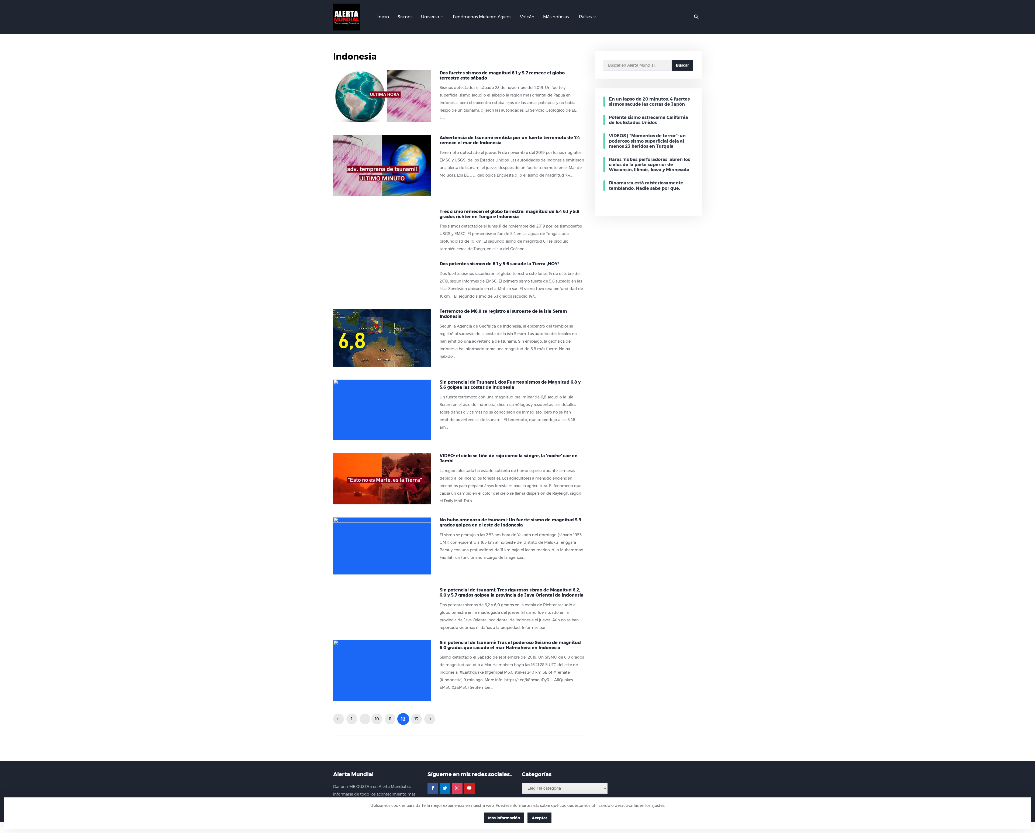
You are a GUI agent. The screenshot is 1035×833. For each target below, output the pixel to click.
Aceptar (539, 817)
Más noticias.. (556, 16)
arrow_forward (429, 719)
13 (416, 719)
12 (403, 719)
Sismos (405, 16)
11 (390, 719)
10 (377, 719)
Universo (430, 16)
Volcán (527, 16)
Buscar (682, 65)
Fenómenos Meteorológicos (482, 16)
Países (585, 16)
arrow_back (338, 719)
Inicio (383, 16)
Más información (504, 817)
